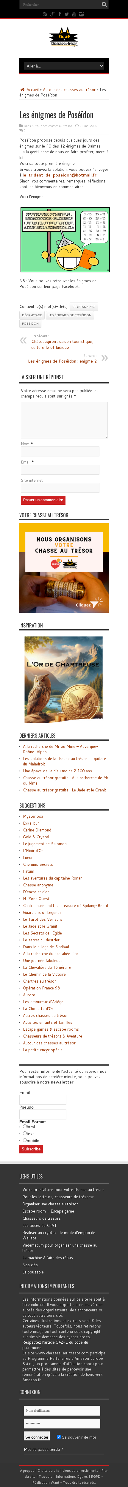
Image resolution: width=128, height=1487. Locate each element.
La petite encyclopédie (43, 1049)
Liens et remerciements (80, 1470)
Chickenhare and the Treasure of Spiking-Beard (65, 905)
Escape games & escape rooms (51, 1029)
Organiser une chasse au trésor (50, 1204)
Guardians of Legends (42, 912)
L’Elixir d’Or (33, 850)
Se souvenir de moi (78, 1437)
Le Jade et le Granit (40, 926)
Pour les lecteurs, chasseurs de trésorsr (58, 1196)
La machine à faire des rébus (47, 1257)
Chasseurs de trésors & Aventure (52, 1036)
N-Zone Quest (36, 898)
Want (55, 1482)
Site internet (32, 480)
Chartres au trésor (39, 981)
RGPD (95, 1476)
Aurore (29, 995)
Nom (25, 443)
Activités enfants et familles (47, 1022)
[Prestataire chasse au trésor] (64, 611)
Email (25, 462)
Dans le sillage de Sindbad (46, 946)
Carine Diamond (37, 830)
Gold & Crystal (36, 837)
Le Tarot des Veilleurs (42, 919)
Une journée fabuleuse (43, 960)
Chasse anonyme (38, 885)
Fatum (28, 871)
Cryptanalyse (84, 307)
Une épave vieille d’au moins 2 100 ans (57, 771)
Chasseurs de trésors (41, 1218)
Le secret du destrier (41, 940)
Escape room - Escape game (48, 1211)
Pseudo (26, 1107)
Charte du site (48, 1470)
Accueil (32, 89)
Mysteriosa (33, 816)
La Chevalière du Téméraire (47, 967)
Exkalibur (31, 823)
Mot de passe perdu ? (43, 1449)
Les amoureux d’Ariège (43, 1001)
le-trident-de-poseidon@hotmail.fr (59, 175)
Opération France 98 (41, 988)
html (31, 1126)
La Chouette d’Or (38, 1008)
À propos (27, 1470)
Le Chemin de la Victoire (44, 974)
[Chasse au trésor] (64, 43)
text (30, 1133)
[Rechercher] (104, 4)
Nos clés (30, 1264)
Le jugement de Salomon (45, 843)
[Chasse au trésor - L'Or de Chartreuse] (64, 721)
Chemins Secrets (38, 864)
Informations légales (72, 1476)
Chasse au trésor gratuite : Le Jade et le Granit (64, 790)
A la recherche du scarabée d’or (50, 953)
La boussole (33, 1272)
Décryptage (32, 315)
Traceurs (45, 1476)
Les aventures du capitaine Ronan (52, 878)
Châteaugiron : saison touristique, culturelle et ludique (62, 342)
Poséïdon (30, 323)
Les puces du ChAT (39, 1225)
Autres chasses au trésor (45, 1015)
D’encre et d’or (36, 891)
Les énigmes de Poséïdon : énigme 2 (62, 358)
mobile (33, 1140)
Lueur (28, 857)
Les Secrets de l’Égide (42, 933)
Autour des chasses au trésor (69, 89)
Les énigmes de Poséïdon (70, 315)
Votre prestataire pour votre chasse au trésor (63, 1189)
